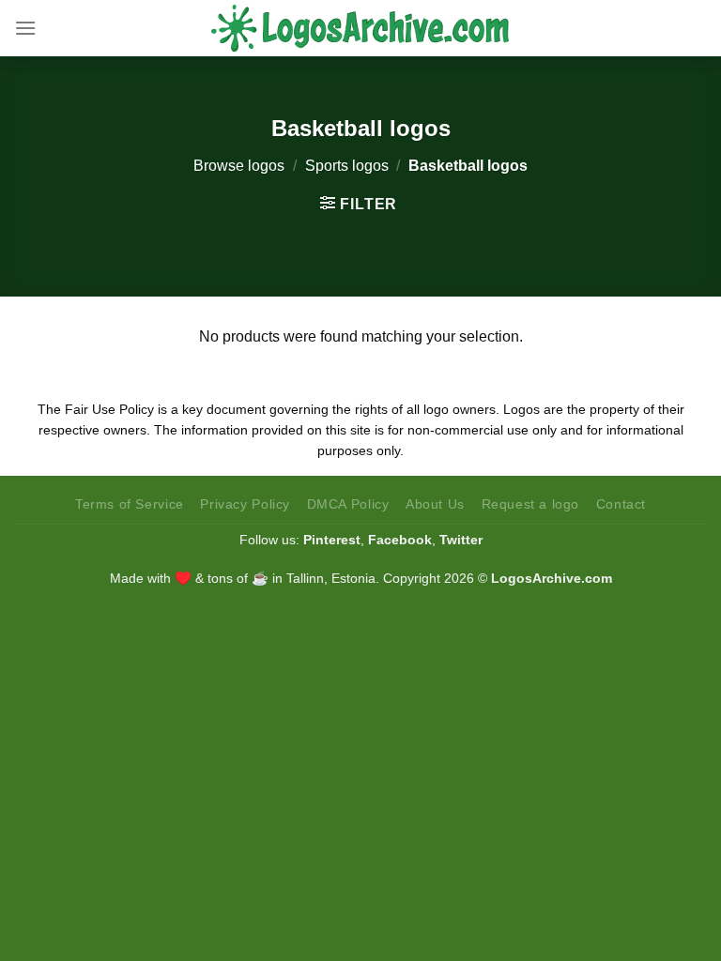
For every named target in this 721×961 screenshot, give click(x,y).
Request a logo (531, 503)
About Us (435, 503)
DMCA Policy (348, 503)
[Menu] (25, 28)
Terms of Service (129, 503)
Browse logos (238, 166)
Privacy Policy (245, 503)
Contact (621, 503)
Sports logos (347, 166)
